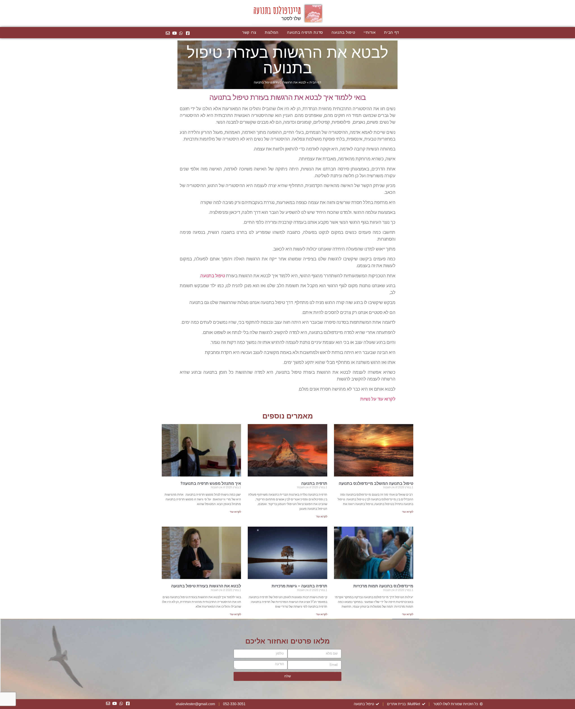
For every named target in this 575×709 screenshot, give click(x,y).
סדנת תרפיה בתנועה (305, 32)
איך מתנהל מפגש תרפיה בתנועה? (210, 483)
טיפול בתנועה (343, 32)
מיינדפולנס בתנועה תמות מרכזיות (383, 586)
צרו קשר (249, 32)
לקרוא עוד (407, 511)
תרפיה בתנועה (314, 483)
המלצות (272, 32)
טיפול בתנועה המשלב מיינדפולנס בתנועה (376, 483)
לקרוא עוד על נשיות (377, 399)
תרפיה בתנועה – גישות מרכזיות (299, 586)
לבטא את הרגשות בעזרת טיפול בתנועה (206, 586)
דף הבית (391, 32)
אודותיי (370, 32)
